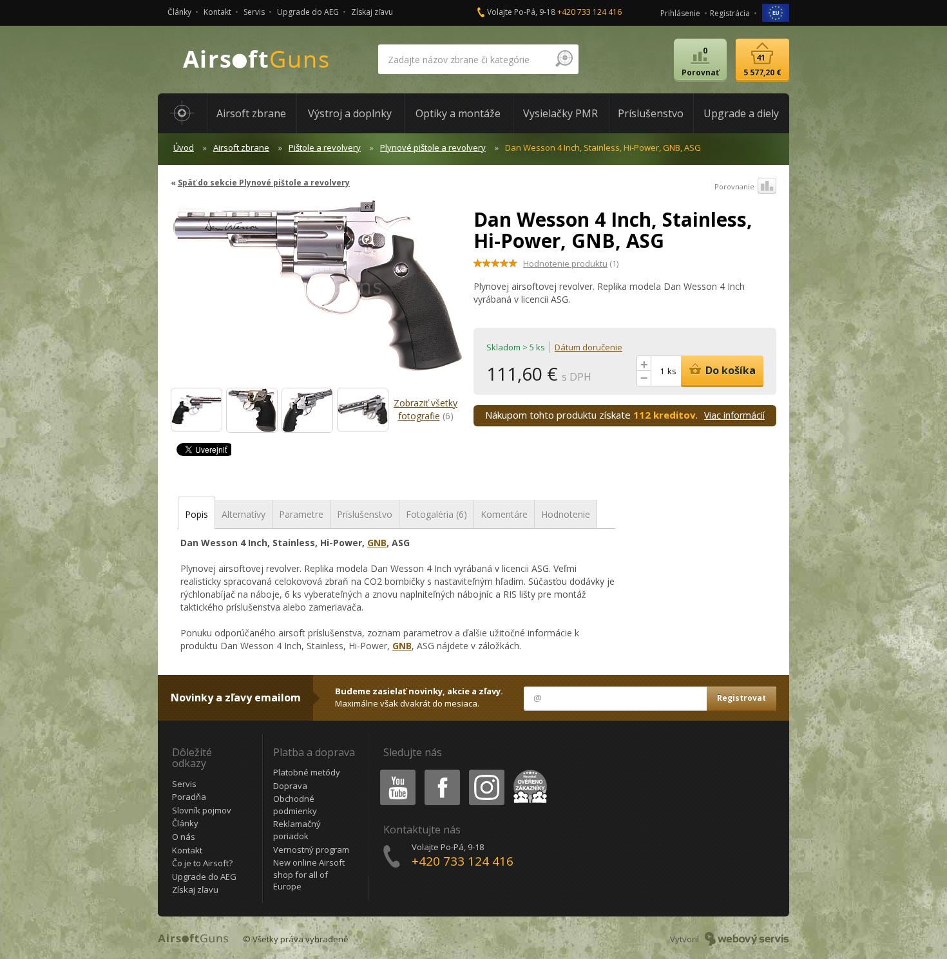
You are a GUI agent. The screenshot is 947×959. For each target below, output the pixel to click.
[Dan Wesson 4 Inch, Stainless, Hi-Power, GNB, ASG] (317, 292)
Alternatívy (243, 514)
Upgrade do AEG (308, 11)
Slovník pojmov (201, 810)
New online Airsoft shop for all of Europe (309, 874)
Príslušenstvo (364, 514)
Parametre (301, 514)
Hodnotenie (565, 514)
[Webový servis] (747, 939)
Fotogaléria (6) (436, 514)
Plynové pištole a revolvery (433, 147)
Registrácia (730, 13)
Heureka (527, 772)
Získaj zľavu (372, 11)
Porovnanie (734, 186)
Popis (196, 514)
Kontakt (217, 11)
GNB (377, 542)
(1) (570, 263)
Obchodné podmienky (295, 805)
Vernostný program (311, 849)
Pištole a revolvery (325, 147)
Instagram (486, 772)
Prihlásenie (680, 13)
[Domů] (182, 113)
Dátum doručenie (588, 347)
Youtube (395, 772)
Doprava (290, 786)
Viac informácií (734, 415)
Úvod (183, 147)
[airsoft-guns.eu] (775, 11)
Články (179, 11)
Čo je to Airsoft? (202, 863)
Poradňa (189, 796)
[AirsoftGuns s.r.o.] (256, 59)
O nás (183, 836)
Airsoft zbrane (241, 147)
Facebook (442, 772)
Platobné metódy (306, 772)
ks (671, 371)
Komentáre (504, 514)
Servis (254, 11)
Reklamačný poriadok (297, 830)
